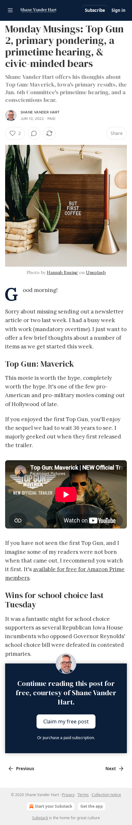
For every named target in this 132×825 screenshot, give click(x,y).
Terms (83, 794)
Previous (25, 768)
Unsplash (96, 272)
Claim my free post (66, 721)
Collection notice (106, 794)
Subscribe (95, 10)
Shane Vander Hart (40, 112)
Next (110, 768)
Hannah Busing (62, 272)
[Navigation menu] (10, 10)
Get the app (91, 806)
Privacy (68, 794)
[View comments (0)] (34, 133)
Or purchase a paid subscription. (66, 737)
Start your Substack (53, 806)
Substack (40, 818)
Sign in (118, 10)
